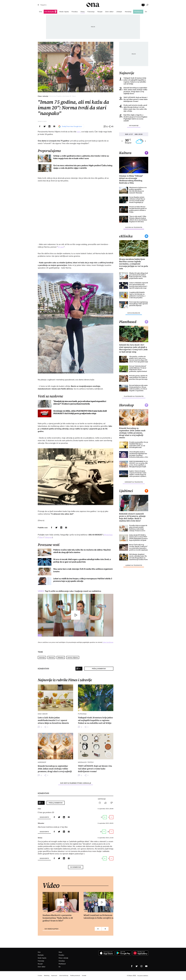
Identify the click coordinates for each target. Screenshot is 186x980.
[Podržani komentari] (106, 803)
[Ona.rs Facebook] (132, 966)
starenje (42, 657)
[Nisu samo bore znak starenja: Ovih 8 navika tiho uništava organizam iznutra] (44, 571)
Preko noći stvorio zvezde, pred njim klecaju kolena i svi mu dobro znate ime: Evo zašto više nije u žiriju (133, 108)
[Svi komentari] (100, 803)
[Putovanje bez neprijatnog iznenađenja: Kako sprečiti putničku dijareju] (123, 304)
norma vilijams (72, 657)
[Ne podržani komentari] (111, 803)
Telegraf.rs (43, 5)
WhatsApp (108, 535)
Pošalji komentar (99, 668)
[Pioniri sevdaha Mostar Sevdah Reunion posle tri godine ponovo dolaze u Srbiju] (123, 209)
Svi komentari (75, 867)
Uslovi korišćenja (108, 642)
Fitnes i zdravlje (43, 96)
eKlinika (126, 236)
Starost (51, 657)
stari (78, 131)
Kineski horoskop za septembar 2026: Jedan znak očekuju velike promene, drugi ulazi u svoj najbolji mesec (133, 90)
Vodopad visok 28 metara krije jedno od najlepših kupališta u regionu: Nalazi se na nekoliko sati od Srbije (132, 81)
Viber (41, 537)
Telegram (48, 537)
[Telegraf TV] (146, 966)
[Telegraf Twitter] (137, 966)
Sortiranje (102, 799)
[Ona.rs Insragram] (141, 966)
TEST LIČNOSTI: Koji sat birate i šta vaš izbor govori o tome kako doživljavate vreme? (133, 99)
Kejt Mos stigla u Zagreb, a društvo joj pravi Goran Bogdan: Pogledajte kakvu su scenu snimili (133, 118)
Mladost (61, 657)
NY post (61, 247)
